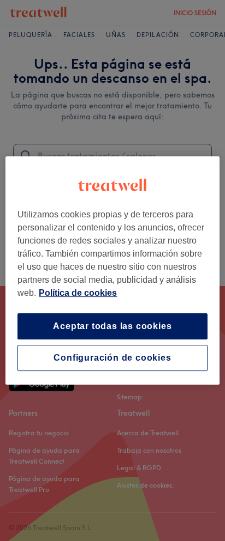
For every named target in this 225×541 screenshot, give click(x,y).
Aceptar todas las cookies (112, 326)
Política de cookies (78, 292)
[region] (112, 270)
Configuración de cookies (112, 357)
